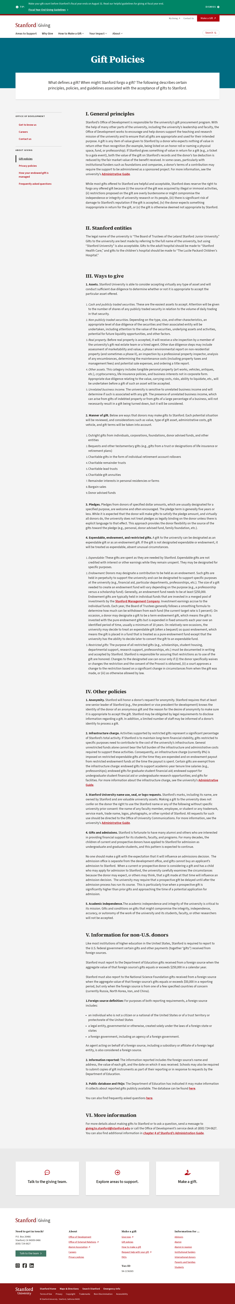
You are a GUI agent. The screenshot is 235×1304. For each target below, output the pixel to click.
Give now (126, 1237)
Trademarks (84, 1294)
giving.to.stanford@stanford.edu (108, 1128)
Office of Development (80, 1237)
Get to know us (27, 125)
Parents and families (185, 1262)
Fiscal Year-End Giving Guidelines (47, 10)
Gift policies (26, 159)
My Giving (173, 18)
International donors (185, 1257)
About (116, 33)
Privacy (59, 1294)
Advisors (179, 1237)
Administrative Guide (116, 174)
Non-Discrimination (103, 1294)
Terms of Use (46, 1294)
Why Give (47, 33)
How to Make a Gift (69, 33)
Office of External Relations (82, 1242)
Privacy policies (28, 166)
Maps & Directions (69, 1289)
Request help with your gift (135, 1252)
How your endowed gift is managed (34, 175)
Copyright (70, 1294)
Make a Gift (207, 18)
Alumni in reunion (183, 1247)
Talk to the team (29, 1253)
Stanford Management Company (137, 601)
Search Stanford (91, 1289)
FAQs (124, 1257)
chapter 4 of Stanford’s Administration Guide (173, 1133)
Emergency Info (111, 1289)
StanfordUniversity (24, 1292)
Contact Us (188, 18)
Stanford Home (48, 1289)
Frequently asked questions (35, 184)
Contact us (25, 139)
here (192, 1088)
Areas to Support (26, 33)
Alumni (178, 1242)
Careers (23, 132)
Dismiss (211, 7)
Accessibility (122, 1294)
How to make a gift (131, 1247)
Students (179, 1267)
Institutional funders (185, 1252)
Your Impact (97, 33)
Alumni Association (78, 1247)
